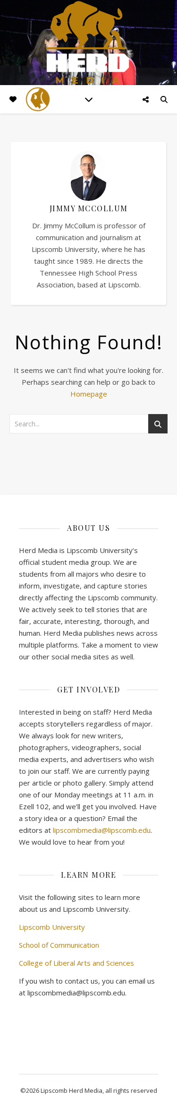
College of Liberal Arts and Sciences (76, 963)
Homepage (88, 393)
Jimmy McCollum (89, 208)
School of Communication (59, 945)
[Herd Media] (89, 43)
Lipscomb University (52, 927)
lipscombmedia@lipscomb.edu (102, 830)
